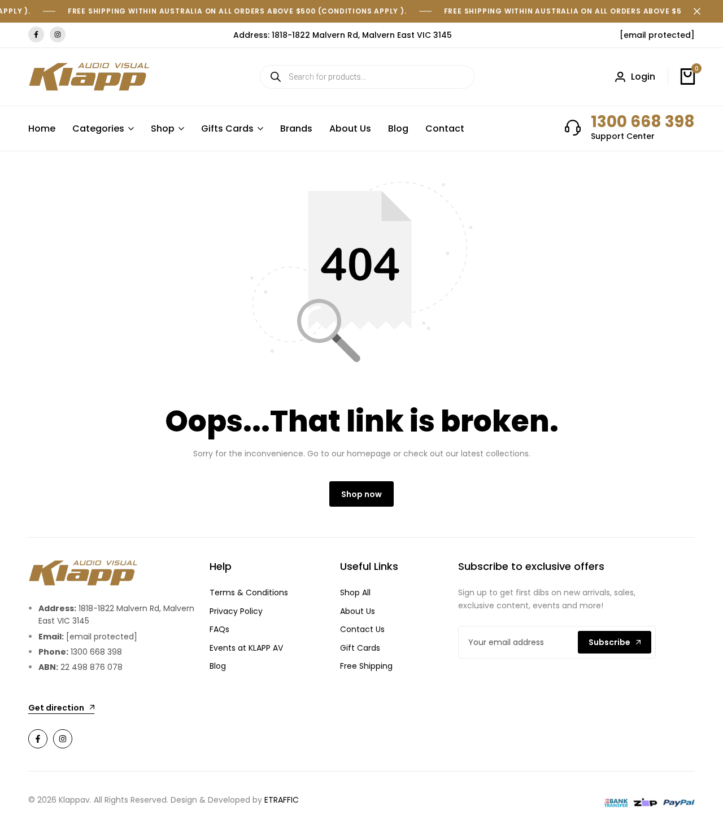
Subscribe (609, 642)
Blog (398, 128)
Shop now (361, 494)
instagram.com (58, 34)
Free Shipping (366, 666)
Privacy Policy (236, 611)
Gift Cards (360, 648)
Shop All (355, 592)
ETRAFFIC (281, 799)
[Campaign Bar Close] (702, 11)
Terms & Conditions (249, 592)
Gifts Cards (227, 128)
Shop (163, 128)
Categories (98, 128)
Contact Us (362, 629)
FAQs (219, 629)
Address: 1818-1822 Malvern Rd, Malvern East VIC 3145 (342, 35)
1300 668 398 (643, 122)
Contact (444, 128)
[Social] (37, 738)
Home (41, 128)
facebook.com (36, 34)
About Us (350, 128)
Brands (296, 128)
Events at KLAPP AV (246, 648)
